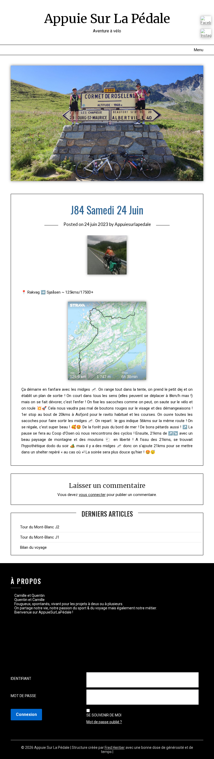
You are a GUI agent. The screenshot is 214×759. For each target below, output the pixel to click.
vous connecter (92, 494)
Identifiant (21, 678)
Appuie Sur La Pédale (107, 18)
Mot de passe (23, 696)
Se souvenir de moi (103, 715)
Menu (198, 50)
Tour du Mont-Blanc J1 (39, 537)
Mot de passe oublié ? (104, 722)
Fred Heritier (115, 747)
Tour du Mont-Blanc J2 (39, 527)
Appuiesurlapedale (133, 224)
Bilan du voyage (33, 547)
